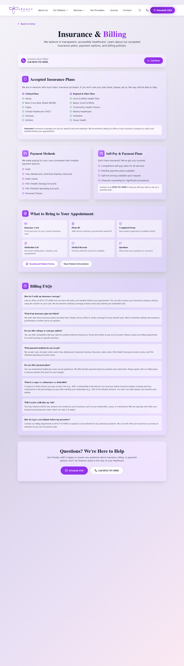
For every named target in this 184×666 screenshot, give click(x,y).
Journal (114, 10)
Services (78, 10)
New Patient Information (76, 264)
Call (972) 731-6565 (108, 470)
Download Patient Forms (42, 264)
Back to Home (28, 23)
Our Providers (97, 10)
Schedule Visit (76, 470)
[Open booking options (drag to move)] (175, 657)
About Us (43, 10)
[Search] (140, 10)
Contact (127, 10)
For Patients (59, 10)
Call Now (155, 60)
